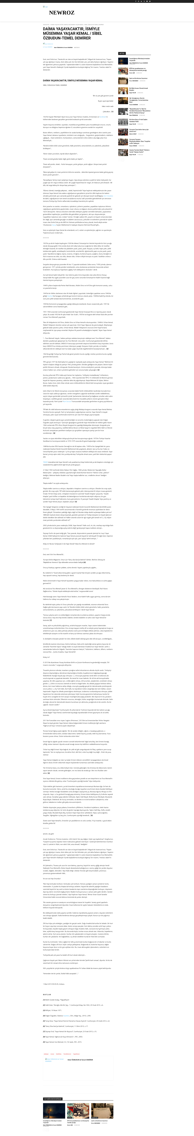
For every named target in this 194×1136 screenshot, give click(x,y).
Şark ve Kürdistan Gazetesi (99, 1121)
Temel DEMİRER (133, 104)
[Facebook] (136, 1)
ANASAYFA (46, 24)
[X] (144, 1)
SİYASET (46, 1117)
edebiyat (46, 1054)
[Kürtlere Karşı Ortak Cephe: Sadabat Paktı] (123, 122)
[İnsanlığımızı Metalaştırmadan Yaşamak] (54, 1111)
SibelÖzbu (58, 1054)
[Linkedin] (141, 1)
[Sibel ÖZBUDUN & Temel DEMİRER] (48, 47)
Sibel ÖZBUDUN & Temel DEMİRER (63, 47)
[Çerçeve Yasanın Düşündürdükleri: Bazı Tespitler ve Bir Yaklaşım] (123, 142)
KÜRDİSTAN (95, 1117)
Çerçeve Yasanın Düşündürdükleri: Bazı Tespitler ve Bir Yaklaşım (139, 141)
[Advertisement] (134, 39)
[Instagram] (138, 1)
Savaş (54, 225)
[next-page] (47, 1130)
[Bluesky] (150, 1)
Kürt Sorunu (67, 401)
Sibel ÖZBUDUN (133, 115)
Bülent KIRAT (133, 134)
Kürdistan (102, 117)
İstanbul (50, 296)
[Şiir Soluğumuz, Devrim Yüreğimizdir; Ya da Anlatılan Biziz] (123, 100)
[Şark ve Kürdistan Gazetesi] (102, 1111)
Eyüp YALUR (132, 92)
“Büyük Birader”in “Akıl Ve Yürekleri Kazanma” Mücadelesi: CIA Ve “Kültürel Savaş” (140, 111)
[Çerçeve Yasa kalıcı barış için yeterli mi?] (123, 132)
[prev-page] (44, 1130)
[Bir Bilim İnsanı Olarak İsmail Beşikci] (123, 90)
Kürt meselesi (108, 196)
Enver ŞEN (70, 1125)
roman (52, 1054)
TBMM (45, 462)
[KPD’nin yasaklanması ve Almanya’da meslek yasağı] (78, 1111)
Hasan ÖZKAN (133, 146)
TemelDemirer (67, 1054)
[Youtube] (147, 1)
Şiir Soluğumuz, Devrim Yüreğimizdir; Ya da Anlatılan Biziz (138, 100)
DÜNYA (69, 1117)
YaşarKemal (76, 1054)
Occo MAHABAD (95, 1123)
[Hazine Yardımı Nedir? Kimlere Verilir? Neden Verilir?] (123, 152)
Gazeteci (66, 1016)
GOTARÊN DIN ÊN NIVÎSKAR (52, 1099)
